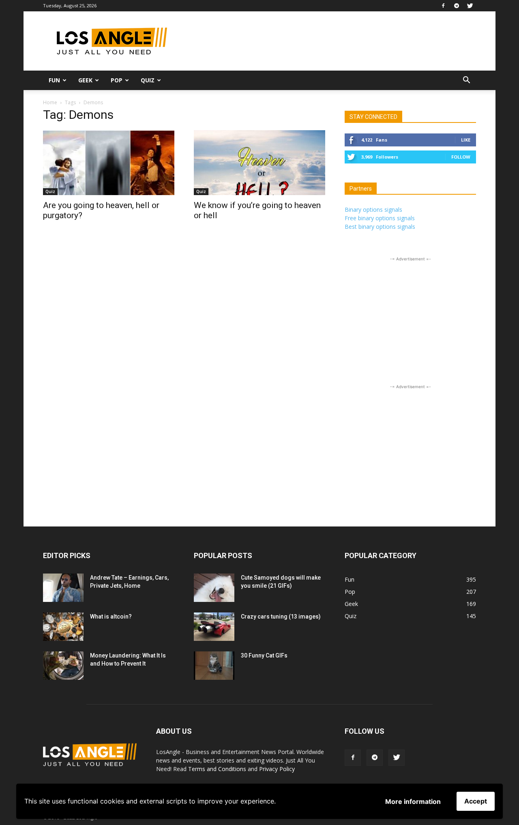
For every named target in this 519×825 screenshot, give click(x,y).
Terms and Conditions (217, 769)
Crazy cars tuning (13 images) (281, 616)
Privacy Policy (277, 769)
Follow (460, 157)
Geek (85, 80)
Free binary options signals (380, 218)
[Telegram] (456, 5)
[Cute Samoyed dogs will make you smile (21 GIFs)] (214, 588)
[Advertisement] (328, 41)
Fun (54, 80)
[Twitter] (470, 5)
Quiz (147, 80)
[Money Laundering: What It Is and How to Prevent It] (63, 665)
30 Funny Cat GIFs (264, 655)
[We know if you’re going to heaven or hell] (259, 162)
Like (465, 140)
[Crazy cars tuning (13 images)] (214, 626)
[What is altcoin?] (63, 626)
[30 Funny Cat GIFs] (214, 665)
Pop (116, 80)
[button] (466, 81)
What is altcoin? (111, 616)
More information (413, 801)
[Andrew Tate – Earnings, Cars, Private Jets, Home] (63, 588)
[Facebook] (443, 5)
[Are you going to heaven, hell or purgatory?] (108, 162)
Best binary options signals (380, 226)
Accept (475, 801)
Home (50, 102)
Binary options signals (373, 209)
